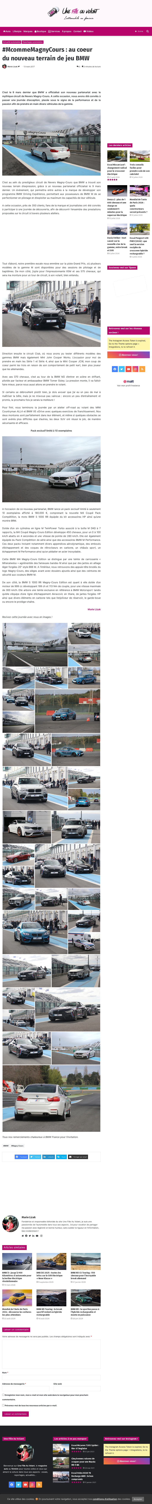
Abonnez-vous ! (129, 355)
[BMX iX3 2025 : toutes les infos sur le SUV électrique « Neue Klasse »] (51, 1261)
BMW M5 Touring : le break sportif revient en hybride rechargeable (49, 1312)
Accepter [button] (138, 1499)
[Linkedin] (34, 1236)
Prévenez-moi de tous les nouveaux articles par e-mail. (31, 1405)
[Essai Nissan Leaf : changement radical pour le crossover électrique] (117, 156)
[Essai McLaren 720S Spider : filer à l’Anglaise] (61, 1449)
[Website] (23, 1236)
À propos (66, 31)
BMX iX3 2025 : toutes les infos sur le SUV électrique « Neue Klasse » (49, 1276)
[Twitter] (30, 1236)
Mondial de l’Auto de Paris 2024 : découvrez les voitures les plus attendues (16, 1312)
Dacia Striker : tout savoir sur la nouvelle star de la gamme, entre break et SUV (117, 244)
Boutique (41, 31)
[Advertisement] (51, 79)
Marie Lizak (13, 66)
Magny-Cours (17, 1146)
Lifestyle (17, 31)
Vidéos (90, 31)
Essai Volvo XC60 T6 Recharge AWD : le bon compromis (82, 1476)
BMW (6, 1146)
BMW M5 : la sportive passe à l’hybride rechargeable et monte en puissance (85, 1312)
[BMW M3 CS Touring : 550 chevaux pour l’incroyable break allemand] (86, 1261)
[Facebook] (27, 1236)
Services (55, 31)
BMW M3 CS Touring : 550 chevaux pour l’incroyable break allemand (83, 1276)
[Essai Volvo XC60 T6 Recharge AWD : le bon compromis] (61, 1477)
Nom (5, 1372)
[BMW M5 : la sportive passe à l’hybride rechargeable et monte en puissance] (86, 1297)
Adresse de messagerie (14, 1384)
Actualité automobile (11, 42)
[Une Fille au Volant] (76, 13)
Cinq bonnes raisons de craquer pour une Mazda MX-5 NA (83, 1461)
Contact (77, 31)
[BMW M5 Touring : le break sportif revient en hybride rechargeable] (51, 1297)
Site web (57, 1384)
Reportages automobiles (33, 42)
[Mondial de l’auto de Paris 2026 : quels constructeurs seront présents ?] (140, 190)
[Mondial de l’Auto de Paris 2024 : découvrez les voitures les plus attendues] (17, 1297)
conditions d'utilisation (105, 1499)
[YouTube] (37, 1236)
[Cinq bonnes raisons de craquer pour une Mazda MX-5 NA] (61, 1462)
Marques (28, 31)
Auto (8, 31)
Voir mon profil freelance (128, 385)
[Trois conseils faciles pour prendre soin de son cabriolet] (140, 156)
